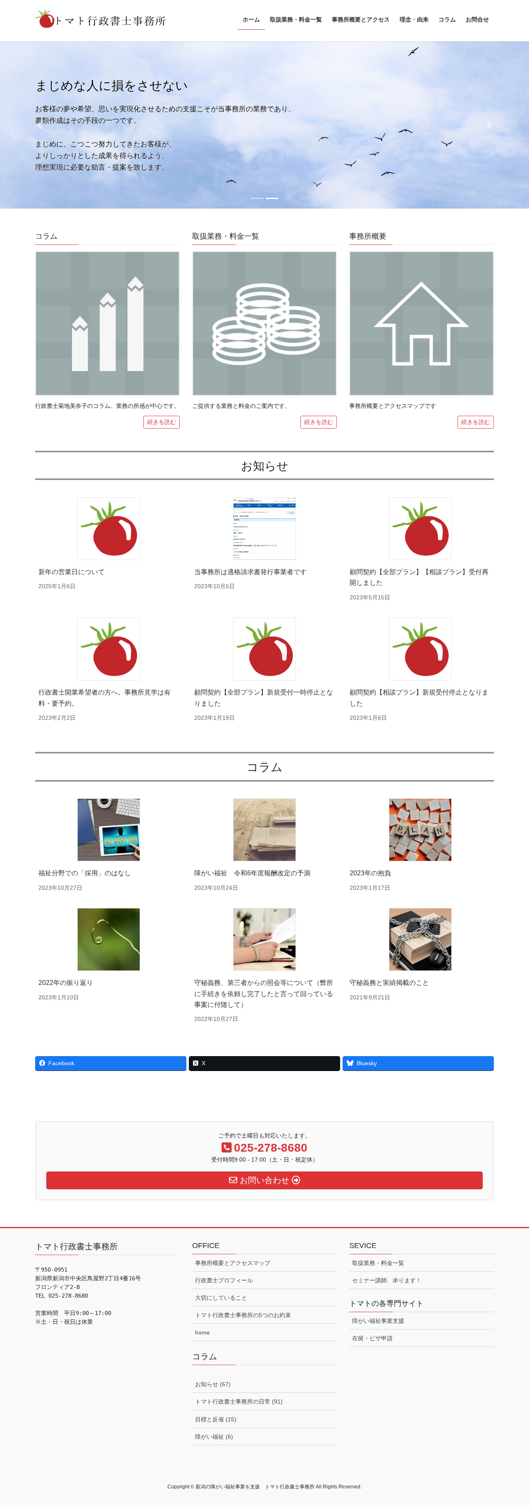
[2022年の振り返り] (108, 939)
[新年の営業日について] (108, 528)
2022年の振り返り (65, 982)
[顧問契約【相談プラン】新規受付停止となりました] (420, 649)
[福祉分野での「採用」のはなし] (108, 829)
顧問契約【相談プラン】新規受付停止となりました (419, 698)
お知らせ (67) (213, 1384)
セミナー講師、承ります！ (387, 1280)
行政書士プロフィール (224, 1280)
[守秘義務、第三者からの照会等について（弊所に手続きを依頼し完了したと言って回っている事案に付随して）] (264, 939)
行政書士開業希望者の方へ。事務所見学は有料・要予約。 (104, 698)
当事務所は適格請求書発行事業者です (250, 571)
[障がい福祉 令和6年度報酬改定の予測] (264, 829)
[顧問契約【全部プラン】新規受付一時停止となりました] (264, 649)
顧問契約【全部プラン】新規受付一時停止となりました (263, 698)
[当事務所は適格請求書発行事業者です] (264, 528)
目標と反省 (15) (215, 1419)
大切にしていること (221, 1297)
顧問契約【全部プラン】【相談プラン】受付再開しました (419, 577)
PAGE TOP (508, 1454)
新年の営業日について (71, 571)
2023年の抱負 (370, 873)
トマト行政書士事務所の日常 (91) (239, 1401)
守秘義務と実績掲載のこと (389, 982)
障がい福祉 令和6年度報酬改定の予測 (252, 873)
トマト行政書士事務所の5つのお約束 (243, 1315)
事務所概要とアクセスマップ (232, 1263)
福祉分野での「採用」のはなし (84, 873)
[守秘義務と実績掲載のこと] (420, 939)
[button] (39, 124)
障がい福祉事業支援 (378, 1321)
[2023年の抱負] (420, 829)
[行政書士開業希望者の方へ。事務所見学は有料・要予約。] (108, 649)
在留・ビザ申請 (372, 1338)
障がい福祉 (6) (214, 1436)
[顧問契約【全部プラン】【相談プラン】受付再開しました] (420, 528)
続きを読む (161, 422)
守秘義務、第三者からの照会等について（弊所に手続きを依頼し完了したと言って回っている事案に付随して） (263, 993)
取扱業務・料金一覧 (378, 1263)
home (202, 1332)
